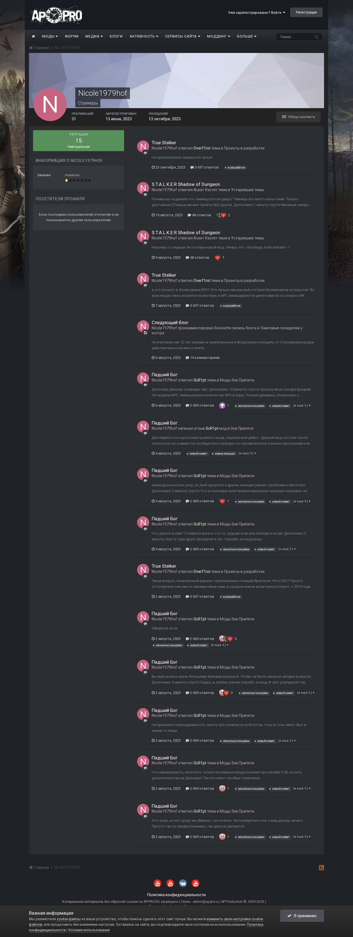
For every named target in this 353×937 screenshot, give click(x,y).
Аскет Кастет (206, 190)
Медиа (93, 36)
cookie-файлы (69, 919)
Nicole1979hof (164, 148)
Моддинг (217, 36)
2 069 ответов (201, 405)
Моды (49, 36)
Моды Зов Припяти (237, 380)
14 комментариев (204, 358)
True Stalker (164, 142)
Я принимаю (304, 915)
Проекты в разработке (244, 148)
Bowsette (223, 328)
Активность (143, 36)
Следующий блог (170, 322)
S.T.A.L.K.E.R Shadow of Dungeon (186, 184)
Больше (245, 36)
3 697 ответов (206, 167)
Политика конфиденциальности (176, 895)
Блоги (116, 36)
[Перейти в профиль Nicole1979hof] (143, 146)
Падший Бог (165, 374)
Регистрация (306, 12)
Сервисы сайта (181, 36)
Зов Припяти (242, 428)
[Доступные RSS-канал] (321, 867)
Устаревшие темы (247, 190)
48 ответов (201, 215)
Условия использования (89, 930)
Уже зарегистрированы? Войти (255, 12)
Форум (72, 36)
